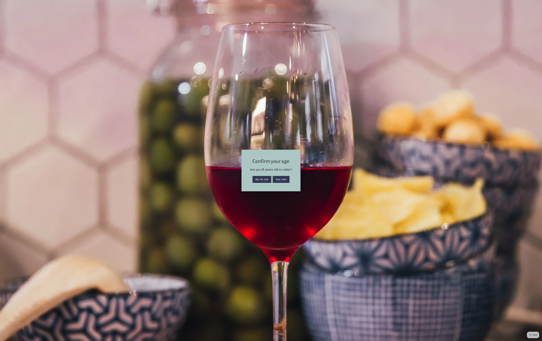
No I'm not (261, 179)
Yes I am (281, 179)
